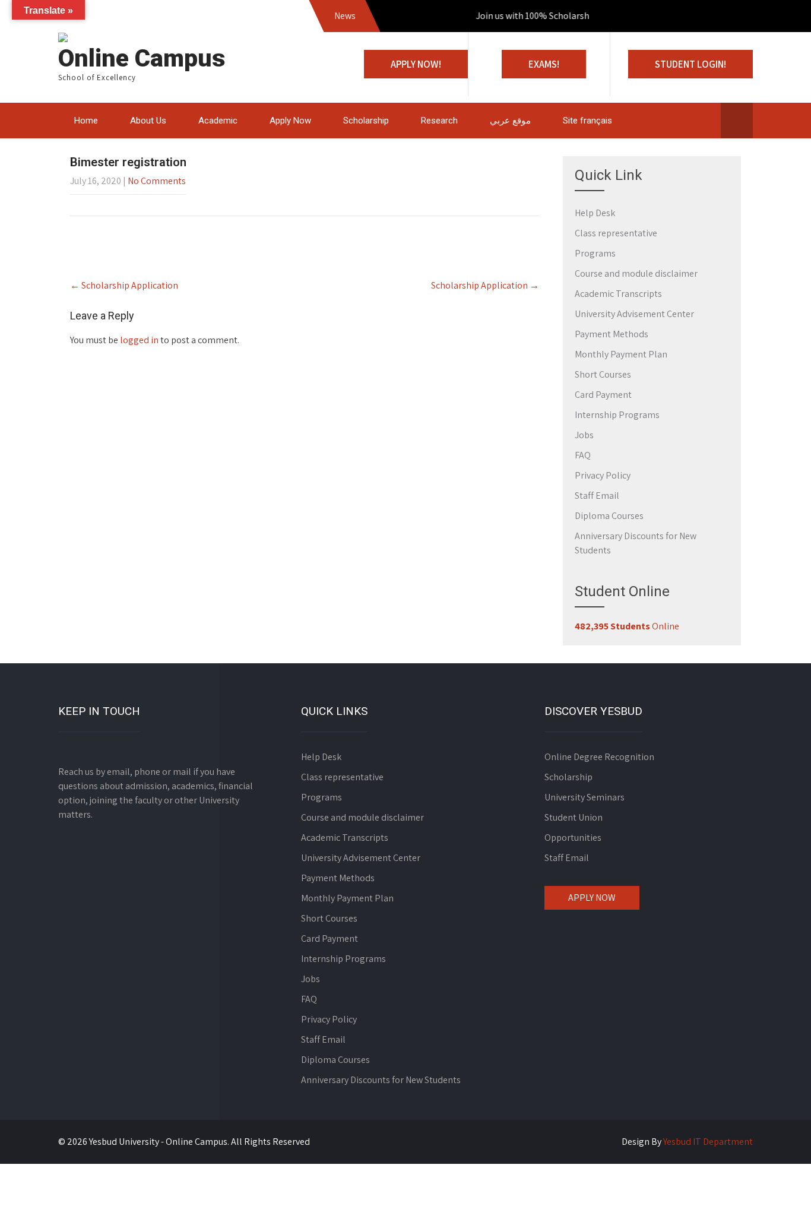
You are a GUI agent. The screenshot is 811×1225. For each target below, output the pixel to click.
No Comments (157, 181)
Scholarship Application (124, 285)
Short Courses (603, 374)
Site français (587, 120)
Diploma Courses (609, 515)
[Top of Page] (777, 1199)
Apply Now (290, 120)
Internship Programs (617, 415)
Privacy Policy (603, 475)
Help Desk (595, 213)
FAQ (583, 455)
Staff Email (597, 495)
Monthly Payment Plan (621, 354)
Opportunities (572, 837)
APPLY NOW (592, 897)
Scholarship (366, 120)
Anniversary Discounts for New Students (381, 1080)
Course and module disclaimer (636, 273)
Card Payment (603, 394)
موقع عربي (510, 120)
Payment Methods (611, 334)
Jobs (584, 435)
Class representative (616, 233)
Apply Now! (416, 64)
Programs (595, 253)
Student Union (573, 817)
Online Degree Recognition (599, 757)
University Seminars (584, 797)
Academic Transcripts (618, 293)
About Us (148, 120)
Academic (217, 120)
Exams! (543, 64)
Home (86, 120)
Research (439, 120)
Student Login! (690, 64)
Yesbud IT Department (708, 1141)
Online (627, 626)
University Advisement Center (634, 314)
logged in (139, 340)
